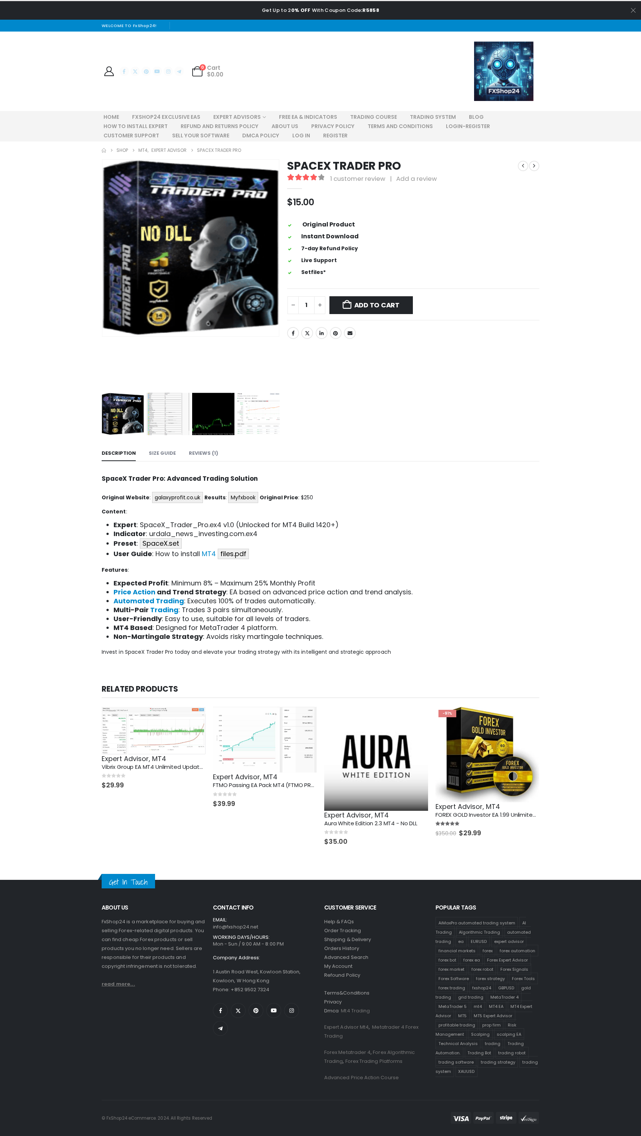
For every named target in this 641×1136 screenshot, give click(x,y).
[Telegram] (179, 71)
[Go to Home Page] (104, 150)
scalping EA (509, 1034)
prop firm (491, 1025)
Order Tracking (342, 930)
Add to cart (377, 305)
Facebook (293, 333)
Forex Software (453, 978)
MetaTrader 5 (452, 1006)
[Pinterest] (146, 71)
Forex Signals (514, 969)
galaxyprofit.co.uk (177, 497)
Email (350, 333)
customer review (357, 178)
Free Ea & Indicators (308, 117)
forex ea (471, 960)
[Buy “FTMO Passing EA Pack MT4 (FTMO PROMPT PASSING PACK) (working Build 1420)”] (304, 719)
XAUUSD (466, 1071)
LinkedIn (322, 333)
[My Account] (109, 71)
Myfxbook (243, 497)
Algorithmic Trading (479, 932)
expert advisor (509, 941)
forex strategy (490, 978)
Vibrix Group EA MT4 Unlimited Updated (154, 767)
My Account (338, 966)
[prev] (523, 166)
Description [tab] (119, 453)
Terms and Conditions (400, 126)
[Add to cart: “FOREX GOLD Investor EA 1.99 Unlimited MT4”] (527, 719)
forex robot (482, 969)
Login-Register (468, 126)
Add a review (416, 178)
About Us (285, 126)
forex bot (447, 960)
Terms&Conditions (346, 992)
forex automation (517, 950)
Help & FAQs (339, 921)
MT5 (462, 1015)
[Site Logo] (503, 71)
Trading (164, 609)
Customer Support (131, 135)
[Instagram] (168, 71)
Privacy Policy (333, 126)
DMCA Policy (260, 135)
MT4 (209, 553)
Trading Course (373, 117)
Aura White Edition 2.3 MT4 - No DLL (370, 823)
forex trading (451, 987)
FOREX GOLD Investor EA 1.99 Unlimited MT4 (492, 815)
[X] (135, 71)
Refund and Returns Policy (220, 126)
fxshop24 (481, 987)
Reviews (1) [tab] (203, 453)
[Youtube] (157, 71)
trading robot (512, 1052)
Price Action (134, 592)
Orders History (341, 948)
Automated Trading (149, 600)
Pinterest (336, 333)
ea (461, 941)
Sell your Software (200, 135)
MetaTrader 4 (504, 997)
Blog (476, 117)
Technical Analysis (458, 1043)
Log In (301, 135)
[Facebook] (124, 71)
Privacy (333, 1001)
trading (492, 1043)
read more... (118, 984)
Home (111, 117)
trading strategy (498, 1062)
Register (335, 135)
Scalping (480, 1034)
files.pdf (233, 553)
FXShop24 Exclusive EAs (166, 117)
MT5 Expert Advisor (493, 1015)
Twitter (307, 333)
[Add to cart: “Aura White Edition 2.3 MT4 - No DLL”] (416, 719)
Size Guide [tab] (162, 453)
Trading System (433, 117)
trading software (456, 1062)
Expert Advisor (125, 758)
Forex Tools (523, 978)
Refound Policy (342, 975)
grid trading (470, 997)
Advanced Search (346, 957)
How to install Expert (135, 126)
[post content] (154, 730)
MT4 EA (496, 1006)
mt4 (478, 1006)
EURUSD (479, 941)
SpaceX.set (160, 543)
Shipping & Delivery (347, 939)
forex (488, 950)
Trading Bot (479, 1052)
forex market (451, 969)
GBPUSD (506, 987)
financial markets (457, 950)
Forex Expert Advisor (507, 960)
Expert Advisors (237, 117)
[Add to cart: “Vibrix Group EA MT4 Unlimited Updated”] (193, 719)
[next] (534, 166)
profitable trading (456, 1025)
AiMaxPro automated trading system (476, 923)
